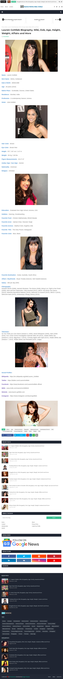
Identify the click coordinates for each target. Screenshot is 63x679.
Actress (3, 621)
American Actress (18, 429)
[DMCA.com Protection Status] (7, 613)
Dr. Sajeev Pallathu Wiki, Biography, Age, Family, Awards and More (26, 446)
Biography (26, 429)
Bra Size (13, 628)
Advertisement (17, 621)
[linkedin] (9, 560)
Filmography (52, 631)
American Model (51, 623)
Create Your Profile (36, 526)
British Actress (20, 628)
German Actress (5, 633)
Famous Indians (5, 631)
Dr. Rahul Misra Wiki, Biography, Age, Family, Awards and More (25, 459)
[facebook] (54, 6)
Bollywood (48, 626)
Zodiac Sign (32, 633)
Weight (35, 431)
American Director (20, 623)
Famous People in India (29, 631)
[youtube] (54, 560)
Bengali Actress (40, 626)
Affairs (7, 429)
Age (12, 429)
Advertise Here (5, 526)
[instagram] (59, 6)
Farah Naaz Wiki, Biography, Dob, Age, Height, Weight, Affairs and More (28, 648)
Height (25, 431)
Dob (52, 429)
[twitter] (57, 6)
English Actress (50, 628)
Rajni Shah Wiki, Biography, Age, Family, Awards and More (24, 452)
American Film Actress (30, 623)
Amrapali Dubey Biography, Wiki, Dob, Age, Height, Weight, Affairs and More (29, 668)
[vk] (24, 560)
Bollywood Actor (55, 626)
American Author (43, 621)
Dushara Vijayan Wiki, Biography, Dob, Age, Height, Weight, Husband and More (30, 479)
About (33, 522)
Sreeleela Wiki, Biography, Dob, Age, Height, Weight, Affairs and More (27, 655)
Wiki (6, 27)
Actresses (9, 621)
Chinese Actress (28, 628)
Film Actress (45, 631)
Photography (14, 633)
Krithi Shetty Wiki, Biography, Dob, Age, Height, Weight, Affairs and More (28, 661)
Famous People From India (16, 631)
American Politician (6, 626)
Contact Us (59, 676)
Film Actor (38, 631)
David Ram (6, 36)
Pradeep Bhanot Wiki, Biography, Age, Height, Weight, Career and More (28, 465)
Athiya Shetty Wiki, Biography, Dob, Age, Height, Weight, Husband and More (29, 505)
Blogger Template (26, 676)
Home (3, 27)
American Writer (26, 626)
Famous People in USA (7, 431)
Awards (3, 528)
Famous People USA (18, 431)
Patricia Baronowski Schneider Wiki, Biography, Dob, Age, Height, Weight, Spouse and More (33, 485)
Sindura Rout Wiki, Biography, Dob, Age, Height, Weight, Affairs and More (28, 492)
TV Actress (26, 633)
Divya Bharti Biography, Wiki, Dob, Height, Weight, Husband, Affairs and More (29, 641)
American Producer (17, 626)
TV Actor (20, 633)
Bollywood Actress (34, 429)
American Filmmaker (41, 623)
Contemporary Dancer (45, 429)
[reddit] (39, 556)
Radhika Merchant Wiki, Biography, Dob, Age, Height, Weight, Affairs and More (30, 498)
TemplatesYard (13, 676)
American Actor (25, 621)
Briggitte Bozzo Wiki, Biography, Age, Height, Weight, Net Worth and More (36, 1)
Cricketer (36, 628)
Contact (3, 524)
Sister (30, 431)
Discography (42, 628)
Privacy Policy (35, 524)
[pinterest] (61, 6)
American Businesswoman (8, 623)
